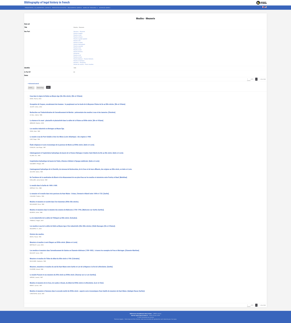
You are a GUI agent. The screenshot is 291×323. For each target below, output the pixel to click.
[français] (263, 7)
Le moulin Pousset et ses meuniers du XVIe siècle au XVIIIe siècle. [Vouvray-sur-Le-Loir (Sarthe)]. (63, 275)
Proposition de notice (59, 7)
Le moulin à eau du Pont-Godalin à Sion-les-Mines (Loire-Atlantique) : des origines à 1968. (60, 137)
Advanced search (104, 7)
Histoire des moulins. (37, 234)
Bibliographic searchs (75, 7)
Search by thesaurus (89, 7)
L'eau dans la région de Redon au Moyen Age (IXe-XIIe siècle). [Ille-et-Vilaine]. (56, 96)
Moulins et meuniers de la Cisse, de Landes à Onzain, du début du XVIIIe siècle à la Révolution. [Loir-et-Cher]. (67, 283)
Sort (48, 87)
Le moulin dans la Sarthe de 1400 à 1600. (44, 185)
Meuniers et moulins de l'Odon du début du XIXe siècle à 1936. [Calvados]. (55, 259)
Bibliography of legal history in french (47, 2)
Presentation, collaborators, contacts (38, 7)
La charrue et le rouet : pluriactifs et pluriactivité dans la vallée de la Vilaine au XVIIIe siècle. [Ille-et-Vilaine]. (67, 120)
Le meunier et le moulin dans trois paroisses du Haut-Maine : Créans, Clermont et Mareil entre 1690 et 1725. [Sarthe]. (69, 194)
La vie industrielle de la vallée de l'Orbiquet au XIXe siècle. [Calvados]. (53, 218)
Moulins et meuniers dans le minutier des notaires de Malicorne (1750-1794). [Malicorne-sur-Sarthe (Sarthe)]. (67, 210)
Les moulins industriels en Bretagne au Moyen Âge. (47, 129)
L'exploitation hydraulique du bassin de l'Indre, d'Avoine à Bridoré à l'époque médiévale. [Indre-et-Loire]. (65, 161)
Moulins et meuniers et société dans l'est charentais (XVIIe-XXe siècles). (54, 202)
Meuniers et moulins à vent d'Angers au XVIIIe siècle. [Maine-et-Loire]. (54, 242)
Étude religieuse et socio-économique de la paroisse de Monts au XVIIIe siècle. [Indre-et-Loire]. (62, 145)
